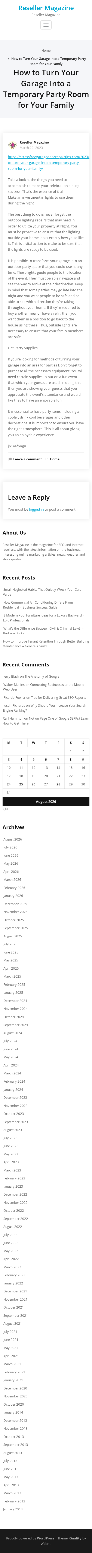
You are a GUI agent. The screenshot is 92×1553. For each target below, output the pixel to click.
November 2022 (15, 1202)
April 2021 (11, 1356)
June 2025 (10, 952)
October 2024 (13, 1017)
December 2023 (15, 1097)
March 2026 (12, 879)
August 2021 (12, 1323)
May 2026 (10, 863)
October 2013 (13, 1436)
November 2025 (15, 912)
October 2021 (13, 1307)
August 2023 (12, 1130)
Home (46, 50)
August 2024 (12, 1033)
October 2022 (13, 1210)
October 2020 (13, 1404)
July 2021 (10, 1331)
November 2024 (15, 1008)
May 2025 (10, 960)
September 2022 (15, 1218)
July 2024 (10, 1041)
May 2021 (10, 1348)
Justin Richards (14, 705)
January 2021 (13, 1380)
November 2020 (15, 1396)
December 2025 (15, 904)
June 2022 (10, 1243)
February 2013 (14, 1501)
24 (9, 784)
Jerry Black (11, 676)
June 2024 (10, 1049)
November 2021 (15, 1299)
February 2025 (14, 984)
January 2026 (13, 895)
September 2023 (15, 1122)
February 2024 (14, 1081)
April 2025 (11, 968)
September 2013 (15, 1444)
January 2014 (13, 1412)
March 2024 (12, 1073)
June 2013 (10, 1469)
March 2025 (12, 976)
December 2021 (15, 1291)
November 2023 (15, 1105)
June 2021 (10, 1339)
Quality (75, 1538)
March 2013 (12, 1493)
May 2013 (10, 1477)
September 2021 (15, 1315)
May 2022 (10, 1251)
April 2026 (11, 871)
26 (34, 784)
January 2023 (13, 1186)
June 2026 (10, 855)
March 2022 (12, 1267)
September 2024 (15, 1025)
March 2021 (12, 1364)
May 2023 (10, 1154)
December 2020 (15, 1388)
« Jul (6, 809)
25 (21, 784)
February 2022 (14, 1275)
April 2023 (11, 1162)
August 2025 (12, 936)
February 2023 (14, 1178)
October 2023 (13, 1113)
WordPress (45, 1538)
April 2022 (11, 1259)
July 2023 (10, 1138)
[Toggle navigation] (46, 24)
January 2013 (13, 1509)
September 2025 (15, 928)
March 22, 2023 (31, 147)
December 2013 (15, 1420)
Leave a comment (27, 459)
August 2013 (12, 1453)
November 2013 (15, 1428)
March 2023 (12, 1170)
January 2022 (13, 1283)
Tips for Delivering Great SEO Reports (58, 697)
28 (58, 784)
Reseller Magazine (46, 7)
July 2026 (10, 847)
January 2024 (13, 1089)
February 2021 (14, 1372)
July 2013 (10, 1461)
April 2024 (11, 1065)
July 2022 (10, 1235)
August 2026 (12, 839)
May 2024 (10, 1057)
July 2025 (10, 944)
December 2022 (15, 1194)
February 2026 (14, 887)
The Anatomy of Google (42, 676)
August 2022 (12, 1226)
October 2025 (13, 920)
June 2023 (10, 1146)
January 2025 (13, 992)
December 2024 (15, 1000)
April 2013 (11, 1485)
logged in (36, 509)
